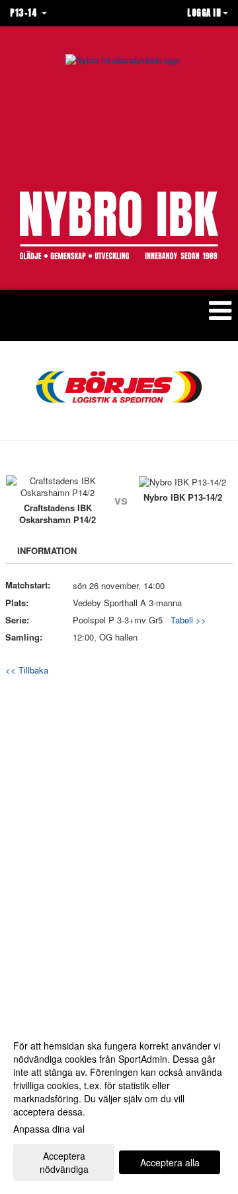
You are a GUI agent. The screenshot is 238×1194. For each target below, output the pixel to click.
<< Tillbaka (26, 670)
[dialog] (119, 1106)
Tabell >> (188, 619)
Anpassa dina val (49, 1129)
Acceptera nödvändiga (64, 1162)
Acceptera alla (170, 1162)
